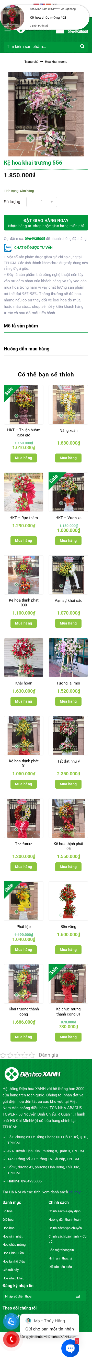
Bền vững (68, 926)
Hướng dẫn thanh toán (64, 1219)
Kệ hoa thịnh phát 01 (24, 763)
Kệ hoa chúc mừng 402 (48, 17)
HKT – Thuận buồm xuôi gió (23, 432)
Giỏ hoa (8, 1219)
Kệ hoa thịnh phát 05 (68, 846)
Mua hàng (23, 458)
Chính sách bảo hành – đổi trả (68, 1239)
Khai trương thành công (24, 1012)
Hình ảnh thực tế (60, 1258)
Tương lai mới (68, 683)
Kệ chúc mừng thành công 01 (68, 1012)
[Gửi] (82, 47)
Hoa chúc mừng (14, 1244)
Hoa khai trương (56, 62)
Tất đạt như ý (68, 761)
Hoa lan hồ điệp (14, 1261)
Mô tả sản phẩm (21, 325)
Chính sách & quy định (64, 1211)
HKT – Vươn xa (68, 518)
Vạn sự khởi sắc (68, 600)
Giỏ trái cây (11, 1270)
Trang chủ (32, 62)
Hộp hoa (9, 1228)
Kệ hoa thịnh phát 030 (24, 603)
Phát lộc (24, 926)
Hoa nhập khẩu (13, 1278)
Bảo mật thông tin (61, 1250)
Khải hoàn (23, 683)
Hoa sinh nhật (12, 1236)
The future (23, 844)
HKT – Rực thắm (23, 518)
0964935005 (35, 239)
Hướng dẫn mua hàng (26, 348)
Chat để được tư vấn (33, 248)
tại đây (74, 1192)
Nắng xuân (68, 430)
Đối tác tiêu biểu (60, 1267)
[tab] (46, 326)
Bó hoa (8, 1211)
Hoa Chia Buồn (13, 1253)
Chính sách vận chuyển (65, 1228)
